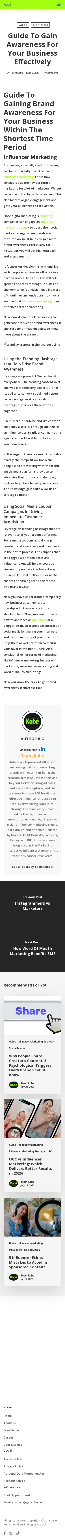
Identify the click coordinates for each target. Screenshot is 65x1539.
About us (10, 1423)
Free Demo (11, 1430)
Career (8, 1437)
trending (46, 216)
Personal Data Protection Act (24, 1473)
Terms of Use (13, 1459)
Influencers (15, 1249)
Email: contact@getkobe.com (24, 1502)
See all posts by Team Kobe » (32, 867)
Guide (23, 25)
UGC (49, 1151)
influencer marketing (18, 177)
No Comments (50, 72)
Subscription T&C (15, 1481)
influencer (39, 620)
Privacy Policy (13, 1466)
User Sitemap (13, 1444)
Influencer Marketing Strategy (36, 1041)
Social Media (17, 1048)
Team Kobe (16, 72)
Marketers (40, 25)
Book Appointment (17, 1495)
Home (8, 1416)
